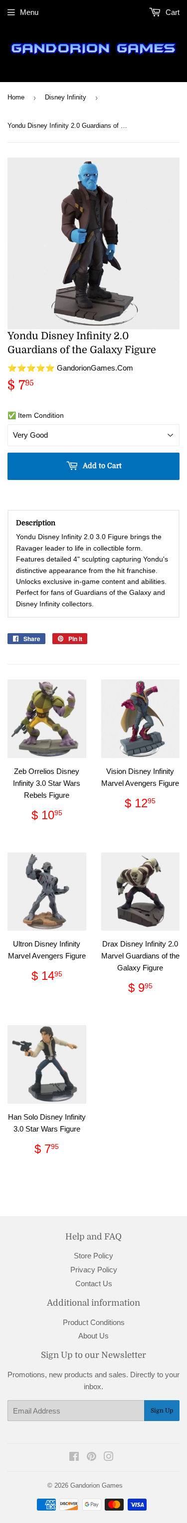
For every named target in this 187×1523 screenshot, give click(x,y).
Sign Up (162, 1410)
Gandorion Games (96, 1485)
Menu (29, 12)
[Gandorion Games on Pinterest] (91, 1457)
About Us (93, 1336)
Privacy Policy (93, 1269)
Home (15, 97)
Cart (172, 12)
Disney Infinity (65, 97)
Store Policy (93, 1255)
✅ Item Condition (35, 415)
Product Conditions (94, 1322)
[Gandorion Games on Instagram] (109, 1457)
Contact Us (93, 1283)
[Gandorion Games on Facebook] (74, 1457)
